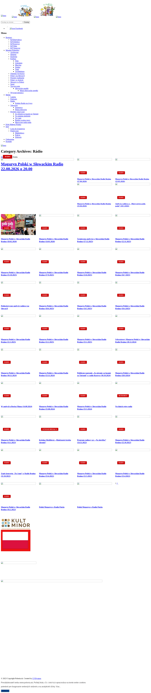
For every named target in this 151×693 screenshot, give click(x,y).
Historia (13, 54)
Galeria (13, 97)
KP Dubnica (15, 42)
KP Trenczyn (15, 48)
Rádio (12, 101)
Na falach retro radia (123, 406)
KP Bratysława (16, 40)
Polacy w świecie (16, 80)
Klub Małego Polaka (13, 124)
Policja (17, 135)
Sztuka (17, 67)
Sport (12, 84)
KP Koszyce (15, 44)
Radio (7, 157)
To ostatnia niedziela (22, 116)
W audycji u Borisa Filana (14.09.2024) (16, 406)
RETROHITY (123, 396)
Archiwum (14, 52)
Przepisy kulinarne (17, 78)
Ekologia (13, 57)
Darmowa (19, 108)
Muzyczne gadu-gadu (23, 122)
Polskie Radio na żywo (23, 103)
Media (8, 95)
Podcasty (13, 99)
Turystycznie (15, 86)
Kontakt (9, 141)
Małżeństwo (19, 133)
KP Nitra (13, 46)
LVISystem (36, 678)
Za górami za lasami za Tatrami (26, 114)
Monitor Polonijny (12, 50)
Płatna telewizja (21, 110)
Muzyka (18, 65)
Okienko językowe (17, 74)
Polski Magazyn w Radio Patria (51, 507)
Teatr (17, 69)
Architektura (19, 71)
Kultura (13, 59)
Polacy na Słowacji (17, 76)
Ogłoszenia (10, 139)
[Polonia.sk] (3, 16)
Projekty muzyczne (17, 112)
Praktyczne (14, 131)
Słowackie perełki (21, 88)
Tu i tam (18, 118)
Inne (7, 127)
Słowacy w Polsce (17, 82)
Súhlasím (5, 691)
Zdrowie (18, 137)
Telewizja (14, 105)
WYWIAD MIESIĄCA (49, 429)
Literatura (18, 63)
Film (17, 61)
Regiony (9, 38)
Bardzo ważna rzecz (22, 120)
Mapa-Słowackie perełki (29, 91)
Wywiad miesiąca (16, 93)
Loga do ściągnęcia (17, 129)
